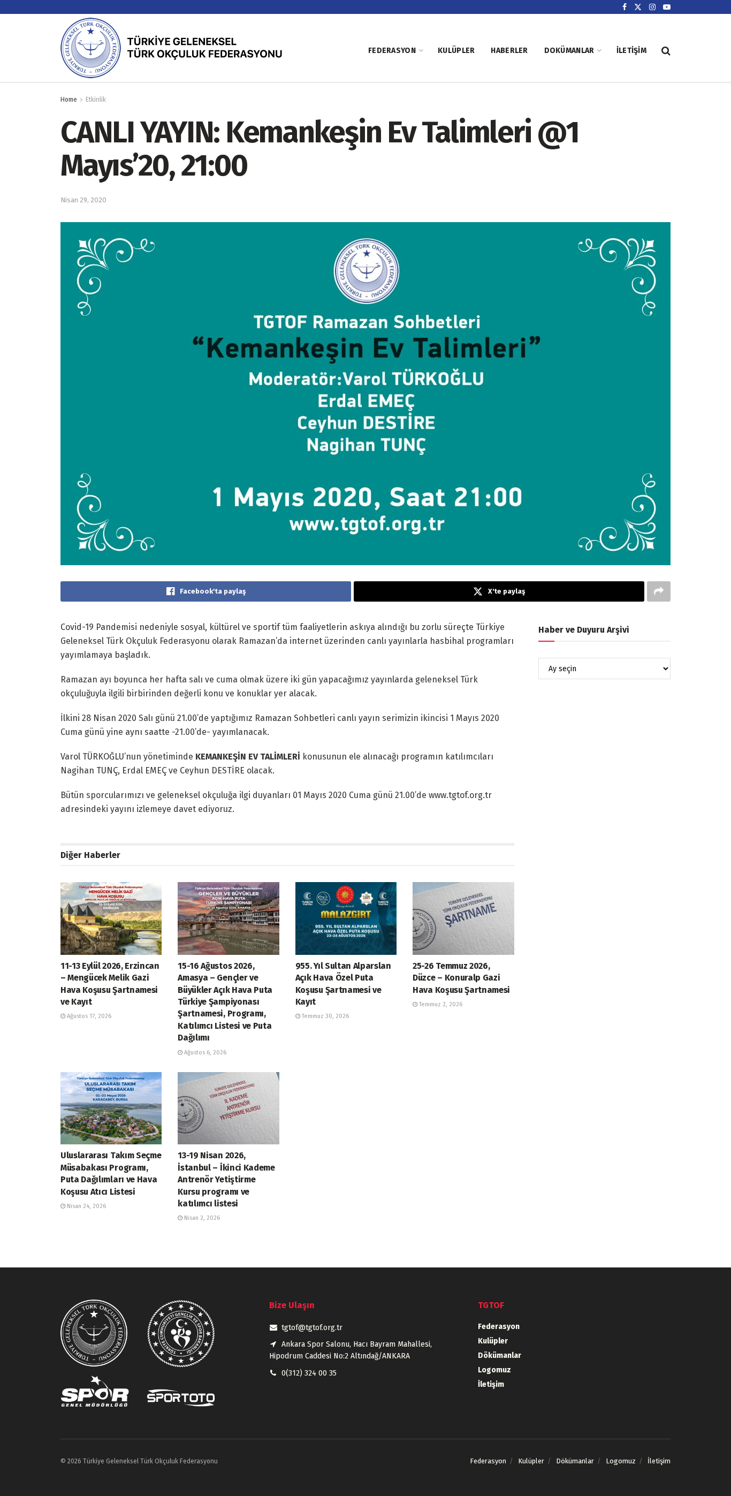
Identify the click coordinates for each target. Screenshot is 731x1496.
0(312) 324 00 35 (309, 1373)
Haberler (509, 50)
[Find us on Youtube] (667, 7)
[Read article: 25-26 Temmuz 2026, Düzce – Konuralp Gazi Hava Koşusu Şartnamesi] (463, 918)
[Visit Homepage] (180, 50)
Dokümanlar (569, 50)
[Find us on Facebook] (624, 7)
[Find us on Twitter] (638, 7)
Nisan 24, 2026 (85, 1206)
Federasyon (392, 50)
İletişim (631, 50)
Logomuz (494, 1370)
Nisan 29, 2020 (83, 200)
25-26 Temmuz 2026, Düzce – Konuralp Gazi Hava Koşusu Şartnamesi (461, 978)
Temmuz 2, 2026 (439, 1004)
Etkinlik (96, 99)
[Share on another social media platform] (659, 591)
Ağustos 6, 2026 (204, 1052)
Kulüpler (456, 50)
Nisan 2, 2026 (201, 1217)
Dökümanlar (499, 1355)
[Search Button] (666, 50)
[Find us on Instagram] (652, 7)
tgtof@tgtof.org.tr (311, 1327)
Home (68, 99)
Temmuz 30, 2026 (324, 1016)
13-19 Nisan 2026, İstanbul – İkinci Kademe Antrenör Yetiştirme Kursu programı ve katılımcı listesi (226, 1179)
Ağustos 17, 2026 (88, 1016)
